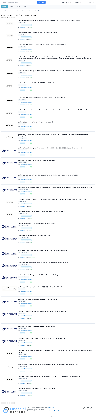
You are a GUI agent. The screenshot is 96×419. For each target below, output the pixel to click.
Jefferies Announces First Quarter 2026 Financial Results (36, 83)
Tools (25, 6)
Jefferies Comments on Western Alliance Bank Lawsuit (35, 122)
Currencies (24, 11)
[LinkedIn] (87, 410)
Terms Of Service (58, 410)
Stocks (12, 6)
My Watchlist (78, 2)
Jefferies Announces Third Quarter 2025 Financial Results (36, 223)
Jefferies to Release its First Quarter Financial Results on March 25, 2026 (41, 98)
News (18, 11)
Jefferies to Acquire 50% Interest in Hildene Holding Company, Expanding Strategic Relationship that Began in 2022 (55, 187)
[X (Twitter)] (80, 410)
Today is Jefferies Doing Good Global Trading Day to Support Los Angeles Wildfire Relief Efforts (48, 364)
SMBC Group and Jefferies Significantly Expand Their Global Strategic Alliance (43, 250)
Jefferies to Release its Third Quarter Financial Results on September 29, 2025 (43, 262)
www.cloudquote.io (52, 407)
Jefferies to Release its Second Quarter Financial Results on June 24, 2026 (42, 45)
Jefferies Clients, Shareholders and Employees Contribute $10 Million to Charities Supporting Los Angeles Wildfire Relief (55, 351)
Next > (12, 17)
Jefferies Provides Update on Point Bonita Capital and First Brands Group (41, 211)
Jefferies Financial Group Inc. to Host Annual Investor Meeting (38, 275)
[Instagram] (91, 410)
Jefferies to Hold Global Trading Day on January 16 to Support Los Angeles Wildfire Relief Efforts (49, 376)
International (32, 11)
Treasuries (40, 11)
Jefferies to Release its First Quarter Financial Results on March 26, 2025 (41, 338)
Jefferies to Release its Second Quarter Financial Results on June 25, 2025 (42, 311)
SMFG (34, 257)
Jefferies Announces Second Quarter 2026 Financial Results (37, 32)
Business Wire (22, 27)
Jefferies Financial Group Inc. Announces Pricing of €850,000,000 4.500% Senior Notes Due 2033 (49, 20)
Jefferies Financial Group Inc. (26, 37)
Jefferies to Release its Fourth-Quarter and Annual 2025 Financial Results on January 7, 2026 (48, 175)
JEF (31, 27)
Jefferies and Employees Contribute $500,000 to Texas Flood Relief (40, 287)
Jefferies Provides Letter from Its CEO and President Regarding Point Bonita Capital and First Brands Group (52, 199)
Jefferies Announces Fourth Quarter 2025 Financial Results (37, 160)
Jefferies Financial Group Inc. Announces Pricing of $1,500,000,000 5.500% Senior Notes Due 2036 (50, 148)
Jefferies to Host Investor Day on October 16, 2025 (34, 235)
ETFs (18, 6)
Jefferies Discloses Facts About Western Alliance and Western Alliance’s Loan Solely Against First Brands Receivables (56, 110)
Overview (12, 11)
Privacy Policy (49, 410)
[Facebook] (84, 410)
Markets (4, 6)
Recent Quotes (65, 2)
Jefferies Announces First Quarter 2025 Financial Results (36, 326)
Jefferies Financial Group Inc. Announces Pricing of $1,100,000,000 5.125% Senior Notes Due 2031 (49, 71)
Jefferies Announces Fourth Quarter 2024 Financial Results (37, 388)
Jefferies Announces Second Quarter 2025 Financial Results (37, 299)
